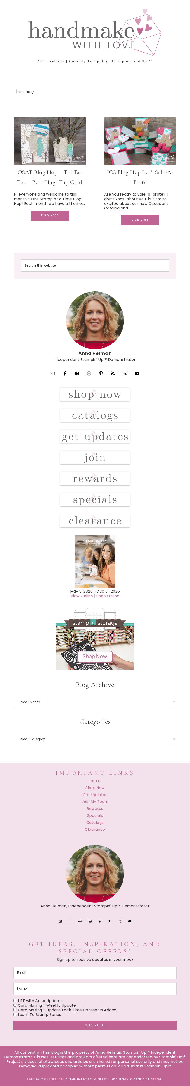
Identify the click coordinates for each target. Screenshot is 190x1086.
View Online (82, 596)
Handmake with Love (95, 32)
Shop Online (108, 596)
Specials (95, 815)
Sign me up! (95, 1025)
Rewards (95, 808)
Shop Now (95, 787)
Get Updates (95, 794)
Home (95, 780)
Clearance (95, 829)
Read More (50, 215)
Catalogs (95, 822)
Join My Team (95, 801)
